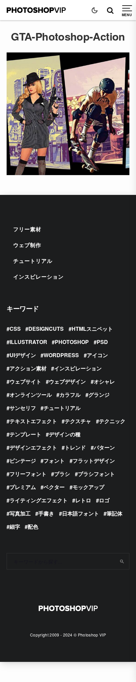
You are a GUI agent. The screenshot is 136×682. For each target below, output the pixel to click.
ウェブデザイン (67, 381)
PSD (102, 342)
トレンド (75, 447)
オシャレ (104, 381)
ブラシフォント (96, 474)
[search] (122, 561)
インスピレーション (38, 276)
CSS (15, 328)
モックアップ (88, 487)
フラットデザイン (94, 460)
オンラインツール (31, 394)
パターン (104, 447)
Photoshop (72, 342)
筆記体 (114, 513)
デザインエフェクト (33, 447)
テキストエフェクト (33, 421)
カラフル (70, 394)
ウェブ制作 (27, 245)
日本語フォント (80, 513)
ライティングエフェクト (39, 500)
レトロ (83, 500)
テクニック (112, 421)
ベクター (54, 487)
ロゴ (104, 500)
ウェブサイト (25, 381)
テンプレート (25, 434)
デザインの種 (65, 434)
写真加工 (20, 513)
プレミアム (23, 487)
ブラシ (62, 474)
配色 (33, 526)
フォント (54, 460)
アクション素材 (28, 368)
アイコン (97, 355)
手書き (46, 513)
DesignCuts (46, 328)
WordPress (61, 355)
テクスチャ (78, 421)
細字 (15, 526)
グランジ (99, 394)
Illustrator (28, 342)
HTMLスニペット (92, 328)
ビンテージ (23, 460)
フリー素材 (27, 229)
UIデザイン (23, 355)
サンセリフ (23, 408)
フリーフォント (28, 474)
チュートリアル (32, 260)
